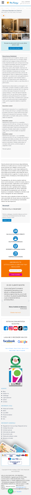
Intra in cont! (6, 220)
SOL (4, 419)
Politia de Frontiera (8, 408)
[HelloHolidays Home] (12, 2)
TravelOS (19, 491)
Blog (4, 391)
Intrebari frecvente (8, 428)
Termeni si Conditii (8, 438)
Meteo (5, 417)
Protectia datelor (7, 415)
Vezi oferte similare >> (15, 48)
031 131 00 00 (26, 3)
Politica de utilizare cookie (10, 436)
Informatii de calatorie (9, 432)
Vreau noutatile (15, 274)
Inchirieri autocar (7, 430)
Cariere (5, 399)
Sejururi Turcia (25, 348)
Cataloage (5, 395)
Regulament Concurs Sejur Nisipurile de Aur (15, 426)
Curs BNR (5, 412)
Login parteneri (7, 397)
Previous (3, 26)
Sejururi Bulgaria (9, 348)
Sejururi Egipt (12, 350)
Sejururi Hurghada (20, 350)
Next (27, 26)
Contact (5, 401)
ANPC (4, 410)
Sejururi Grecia (17, 348)
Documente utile (7, 434)
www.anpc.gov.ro (20, 487)
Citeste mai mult (15, 312)
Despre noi (6, 393)
